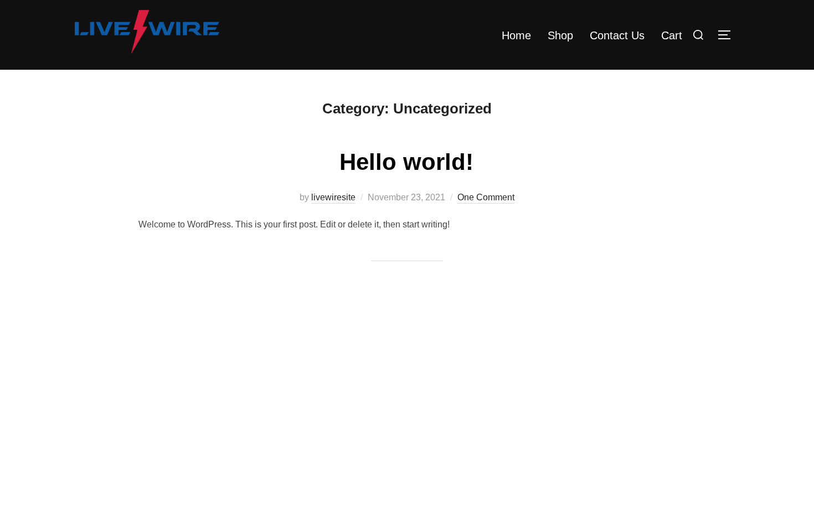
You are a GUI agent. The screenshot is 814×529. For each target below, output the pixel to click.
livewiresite (333, 197)
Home (516, 35)
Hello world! (406, 162)
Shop (560, 35)
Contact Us (617, 35)
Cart (671, 35)
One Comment (485, 197)
